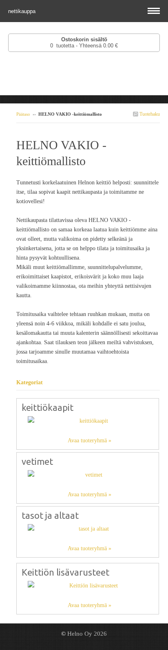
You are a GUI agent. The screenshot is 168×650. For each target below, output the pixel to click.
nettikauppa (22, 11)
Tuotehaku (149, 114)
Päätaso (23, 114)
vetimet (37, 461)
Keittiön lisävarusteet (65, 572)
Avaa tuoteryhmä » (89, 440)
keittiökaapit (47, 407)
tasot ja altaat (50, 515)
